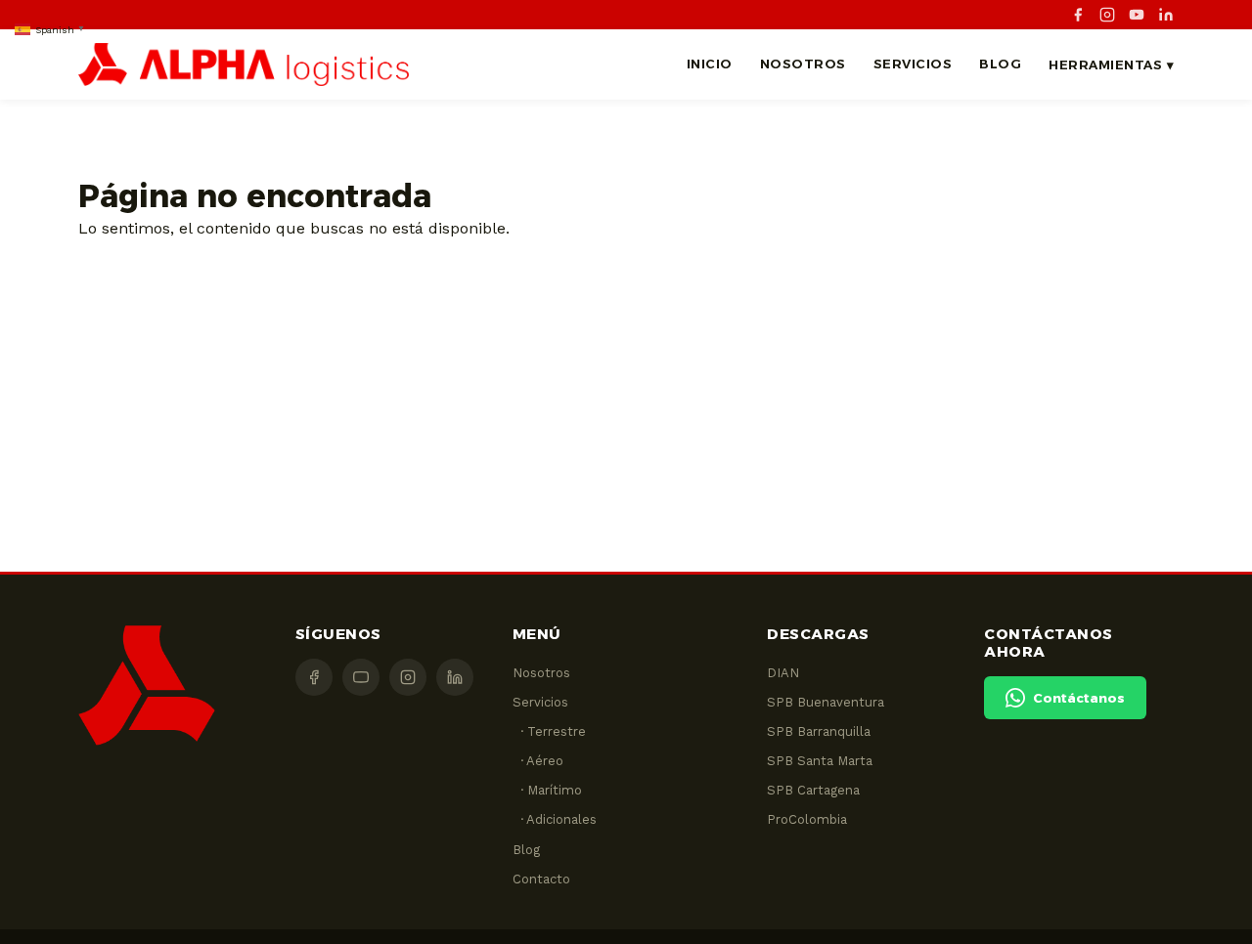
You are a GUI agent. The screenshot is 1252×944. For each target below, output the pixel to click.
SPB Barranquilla (819, 731)
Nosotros (803, 63)
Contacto (541, 879)
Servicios (913, 63)
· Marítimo (547, 790)
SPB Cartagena (813, 790)
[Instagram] (1107, 14)
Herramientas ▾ (1111, 64)
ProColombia (807, 819)
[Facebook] (1078, 14)
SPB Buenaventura (825, 702)
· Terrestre (549, 731)
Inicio (710, 63)
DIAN (783, 672)
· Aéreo (538, 760)
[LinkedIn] (1166, 14)
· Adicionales (555, 819)
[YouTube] (1136, 14)
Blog (1000, 63)
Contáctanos (1079, 698)
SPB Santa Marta (819, 760)
